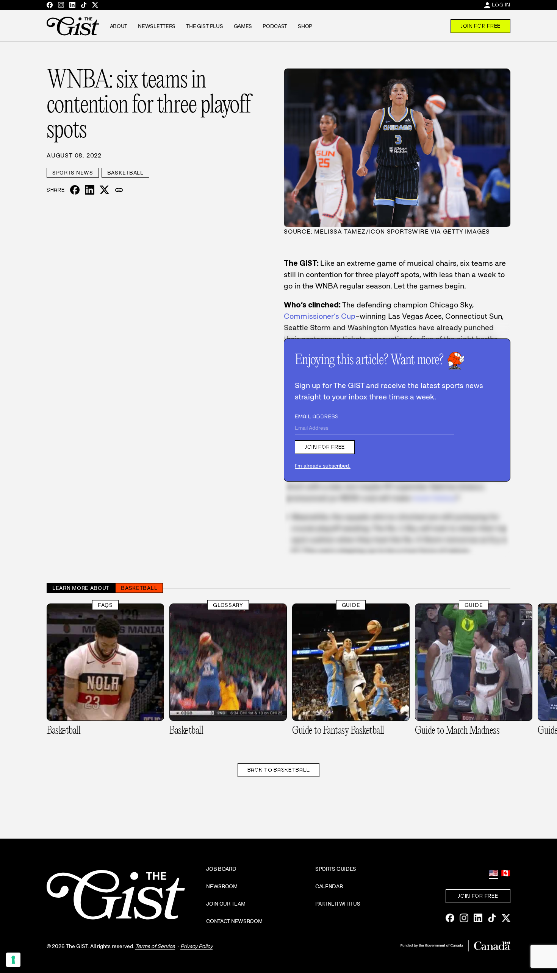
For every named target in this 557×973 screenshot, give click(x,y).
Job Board (221, 868)
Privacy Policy (196, 946)
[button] (119, 190)
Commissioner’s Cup (319, 316)
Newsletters (156, 26)
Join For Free (480, 26)
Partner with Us (337, 903)
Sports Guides (335, 868)
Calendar (329, 886)
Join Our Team (225, 903)
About (119, 26)
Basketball (125, 172)
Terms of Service (155, 946)
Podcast (275, 26)
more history (434, 498)
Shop (305, 26)
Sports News (72, 172)
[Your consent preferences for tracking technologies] (13, 960)
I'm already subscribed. (322, 466)
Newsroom (222, 886)
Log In (501, 5)
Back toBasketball (278, 770)
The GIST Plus (204, 26)
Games (243, 26)
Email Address (317, 416)
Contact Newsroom (234, 921)
